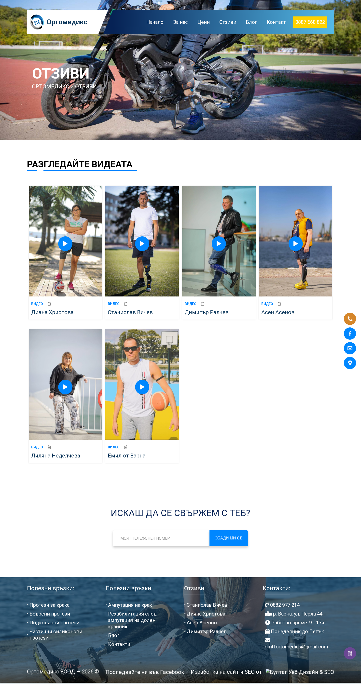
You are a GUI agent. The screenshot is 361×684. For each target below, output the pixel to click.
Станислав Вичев (207, 605)
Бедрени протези (49, 614)
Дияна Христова (206, 614)
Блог (251, 22)
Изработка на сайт (214, 672)
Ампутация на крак (130, 605)
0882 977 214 (284, 605)
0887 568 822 (310, 22)
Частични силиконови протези (55, 635)
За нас (180, 22)
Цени (203, 22)
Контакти (119, 644)
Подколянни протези (54, 623)
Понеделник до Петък (297, 631)
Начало (155, 22)
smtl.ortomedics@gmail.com (296, 647)
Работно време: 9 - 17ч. (297, 623)
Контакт (276, 22)
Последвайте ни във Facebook (144, 672)
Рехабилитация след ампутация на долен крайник (132, 620)
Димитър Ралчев (207, 631)
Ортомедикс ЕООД (51, 672)
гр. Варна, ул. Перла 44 (296, 614)
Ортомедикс (67, 22)
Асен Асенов (202, 623)
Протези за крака (49, 605)
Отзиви (227, 22)
